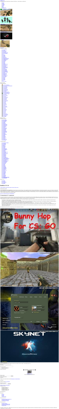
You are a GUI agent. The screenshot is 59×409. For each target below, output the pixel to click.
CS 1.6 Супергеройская (5, 159)
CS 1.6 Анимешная (4, 149)
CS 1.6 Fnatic (3, 182)
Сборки (3, 3)
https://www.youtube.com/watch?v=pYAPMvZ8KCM (7, 193)
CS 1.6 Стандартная (4, 65)
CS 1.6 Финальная (4, 74)
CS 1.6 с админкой (4, 120)
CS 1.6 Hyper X (4, 130)
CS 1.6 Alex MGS (5, 87)
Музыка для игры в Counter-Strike (5, 385)
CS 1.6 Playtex (4, 172)
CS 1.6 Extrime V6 (4, 128)
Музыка (3, 394)
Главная (3, 2)
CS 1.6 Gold (3, 174)
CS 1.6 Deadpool (5, 86)
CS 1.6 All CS (4, 169)
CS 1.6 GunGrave (5, 106)
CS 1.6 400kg (4, 116)
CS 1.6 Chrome (4, 171)
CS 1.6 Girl (3, 170)
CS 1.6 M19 (3, 183)
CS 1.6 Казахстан (4, 125)
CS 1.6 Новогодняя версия (5, 158)
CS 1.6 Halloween (4, 148)
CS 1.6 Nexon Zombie (5, 153)
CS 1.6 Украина (4, 126)
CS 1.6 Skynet (4, 151)
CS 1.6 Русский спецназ (5, 160)
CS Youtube (3, 145)
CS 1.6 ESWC (4, 133)
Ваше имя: (1, 364)
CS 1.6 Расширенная (5, 71)
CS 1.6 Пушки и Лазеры (5, 142)
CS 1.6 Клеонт (5, 99)
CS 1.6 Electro (4, 144)
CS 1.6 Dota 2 (4, 146)
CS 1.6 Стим (3, 68)
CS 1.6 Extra (3, 150)
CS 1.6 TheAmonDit (5, 114)
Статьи (3, 5)
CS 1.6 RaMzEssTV (5, 90)
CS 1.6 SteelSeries (4, 134)
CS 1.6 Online (4, 175)
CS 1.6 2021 (3, 78)
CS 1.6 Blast (3, 122)
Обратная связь (4, 7)
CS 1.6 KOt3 (4, 103)
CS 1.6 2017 (3, 77)
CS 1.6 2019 (3, 62)
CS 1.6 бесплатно (4, 49)
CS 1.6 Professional (4, 131)
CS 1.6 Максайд (5, 88)
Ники (2, 6)
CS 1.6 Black (3, 173)
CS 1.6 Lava (3, 138)
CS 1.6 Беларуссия (4, 124)
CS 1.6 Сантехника (5, 97)
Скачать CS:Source (4, 403)
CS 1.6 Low (4, 107)
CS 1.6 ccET (4, 111)
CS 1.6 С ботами (4, 51)
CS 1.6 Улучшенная (4, 70)
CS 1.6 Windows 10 (4, 59)
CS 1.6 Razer (3, 135)
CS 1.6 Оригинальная (5, 52)
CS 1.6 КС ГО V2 (4, 57)
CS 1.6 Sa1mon (5, 109)
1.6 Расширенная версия (3, 16)
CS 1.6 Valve (3, 63)
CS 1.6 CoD (3, 164)
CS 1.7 (3, 80)
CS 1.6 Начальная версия (5, 58)
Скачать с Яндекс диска (15, 187)
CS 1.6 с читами (4, 81)
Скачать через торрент (9, 187)
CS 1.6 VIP (3, 147)
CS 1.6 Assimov (4, 155)
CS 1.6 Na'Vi (3, 181)
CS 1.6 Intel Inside (4, 73)
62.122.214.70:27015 (29, 373)
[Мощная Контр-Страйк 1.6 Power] (29, 286)
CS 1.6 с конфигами (4, 75)
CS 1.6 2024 (3, 50)
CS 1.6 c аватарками (4, 53)
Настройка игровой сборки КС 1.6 (6, 399)
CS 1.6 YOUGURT (5, 89)
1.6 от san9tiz (2, 47)
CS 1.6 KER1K (5, 104)
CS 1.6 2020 (3, 55)
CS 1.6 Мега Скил (4, 139)
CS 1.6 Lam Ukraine (5, 100)
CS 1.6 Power (3, 165)
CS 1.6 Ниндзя (4, 156)
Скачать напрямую (2, 187)
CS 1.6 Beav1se (5, 115)
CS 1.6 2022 (3, 79)
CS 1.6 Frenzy (4, 110)
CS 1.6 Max (4, 102)
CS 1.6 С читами (4, 76)
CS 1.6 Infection (4, 121)
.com (2, 0)
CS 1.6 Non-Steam (4, 69)
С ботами (3, 4)
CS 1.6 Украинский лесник (6, 92)
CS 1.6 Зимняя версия (5, 157)
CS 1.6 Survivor (4, 154)
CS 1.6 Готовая (4, 66)
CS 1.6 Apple (3, 61)
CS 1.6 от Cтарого (5, 95)
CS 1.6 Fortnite (4, 143)
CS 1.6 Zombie (4, 152)
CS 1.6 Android (4, 60)
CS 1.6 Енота (4, 96)
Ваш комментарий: (2, 366)
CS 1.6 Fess (4, 108)
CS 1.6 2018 (3, 56)
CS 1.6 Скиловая (4, 127)
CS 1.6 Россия (4, 123)
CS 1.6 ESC (3, 180)
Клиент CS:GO (4, 405)
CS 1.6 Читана (5, 94)
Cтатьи (3, 395)
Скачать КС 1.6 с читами (5, 400)
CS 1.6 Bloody (4, 136)
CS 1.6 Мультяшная (4, 161)
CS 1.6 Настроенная (4, 67)
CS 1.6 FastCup (4, 129)
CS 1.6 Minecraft (4, 168)
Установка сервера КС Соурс (6, 404)
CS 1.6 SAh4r (4, 101)
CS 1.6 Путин (4, 163)
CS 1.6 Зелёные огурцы (6, 93)
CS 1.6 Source (4, 166)
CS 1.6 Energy (4, 176)
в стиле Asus (2, 39)
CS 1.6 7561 (3, 54)
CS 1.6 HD (3, 72)
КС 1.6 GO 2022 (7, 381)
